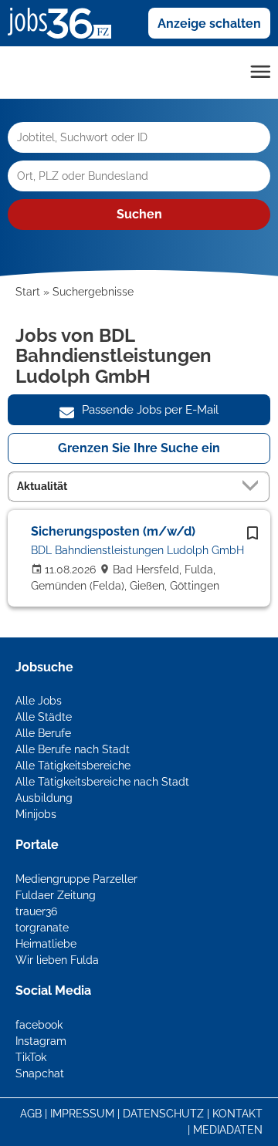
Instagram (40, 1041)
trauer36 (36, 911)
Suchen (139, 214)
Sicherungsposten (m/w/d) (113, 531)
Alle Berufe (43, 733)
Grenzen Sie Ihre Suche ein (139, 448)
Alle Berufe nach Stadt (72, 749)
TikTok (30, 1057)
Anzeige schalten (209, 23)
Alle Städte (43, 717)
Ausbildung (44, 798)
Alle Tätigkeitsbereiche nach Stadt (102, 782)
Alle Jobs (38, 701)
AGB (31, 1113)
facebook (39, 1025)
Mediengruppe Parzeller (76, 879)
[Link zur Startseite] (65, 22)
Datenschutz (163, 1113)
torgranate (42, 927)
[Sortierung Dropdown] (253, 486)
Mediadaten (228, 1130)
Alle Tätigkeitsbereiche (73, 765)
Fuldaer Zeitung (55, 895)
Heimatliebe (45, 944)
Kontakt (237, 1113)
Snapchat (39, 1073)
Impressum (82, 1113)
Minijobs (35, 814)
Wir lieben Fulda (57, 960)
